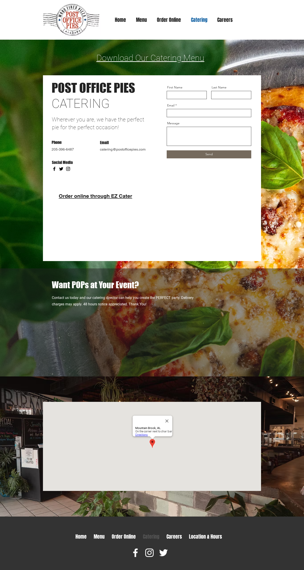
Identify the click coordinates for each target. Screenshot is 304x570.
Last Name (219, 87)
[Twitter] (61, 169)
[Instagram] (68, 169)
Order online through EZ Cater (95, 196)
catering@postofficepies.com (123, 149)
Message (173, 123)
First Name (174, 87)
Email (170, 105)
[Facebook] (54, 169)
